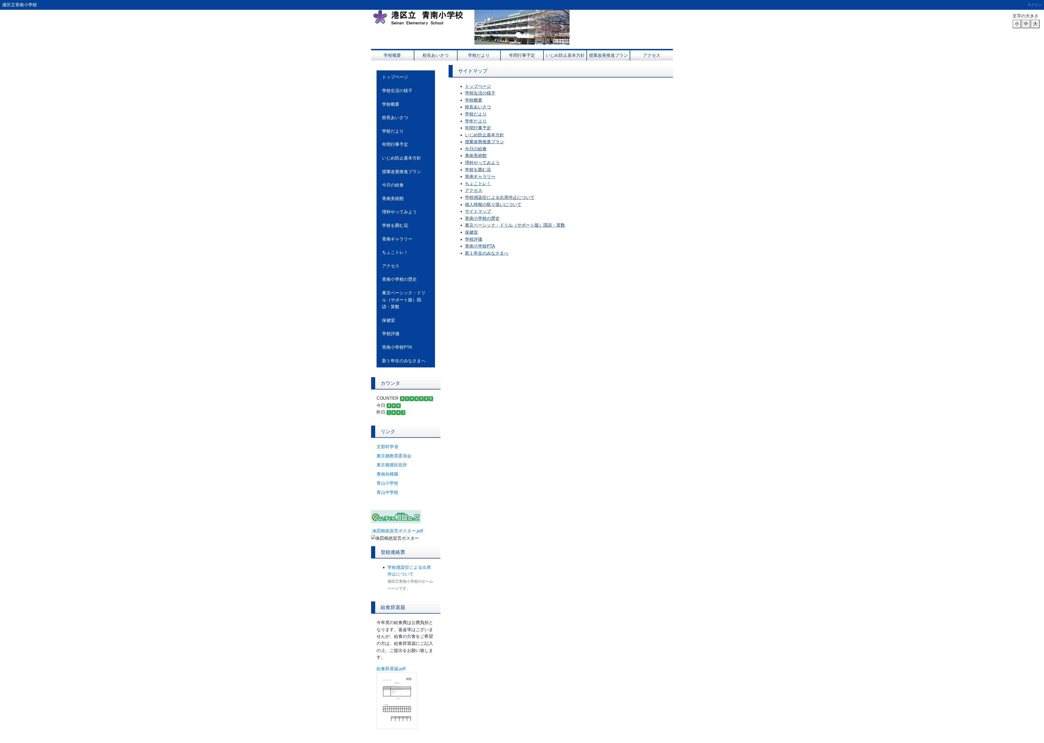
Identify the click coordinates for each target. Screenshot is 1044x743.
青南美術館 (393, 198)
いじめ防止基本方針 (565, 55)
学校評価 (390, 333)
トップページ (395, 77)
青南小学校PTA (397, 347)
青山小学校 (387, 483)
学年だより (476, 121)
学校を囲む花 (395, 225)
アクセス (651, 55)
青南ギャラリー (397, 239)
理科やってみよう (399, 212)
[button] (481, 27)
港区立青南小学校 (19, 4)
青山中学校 (387, 492)
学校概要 (392, 55)
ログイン (1035, 5)
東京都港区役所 (392, 465)
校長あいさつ (435, 55)
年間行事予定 (522, 55)
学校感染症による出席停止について (500, 197)
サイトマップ (478, 211)
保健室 (388, 320)
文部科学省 (387, 446)
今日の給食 (393, 185)
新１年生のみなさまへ (403, 360)
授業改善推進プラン (608, 55)
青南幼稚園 (387, 474)
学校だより (479, 55)
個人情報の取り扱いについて (493, 204)
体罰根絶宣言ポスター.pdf (397, 531)
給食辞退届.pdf (391, 668)
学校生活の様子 (397, 90)
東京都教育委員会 (394, 456)
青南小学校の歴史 (399, 279)
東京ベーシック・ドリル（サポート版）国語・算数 (403, 300)
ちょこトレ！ (395, 252)
